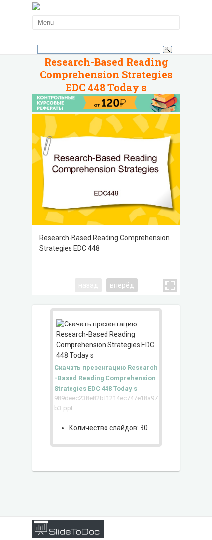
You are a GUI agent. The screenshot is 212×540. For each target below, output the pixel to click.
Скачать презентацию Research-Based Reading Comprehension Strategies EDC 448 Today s (106, 378)
